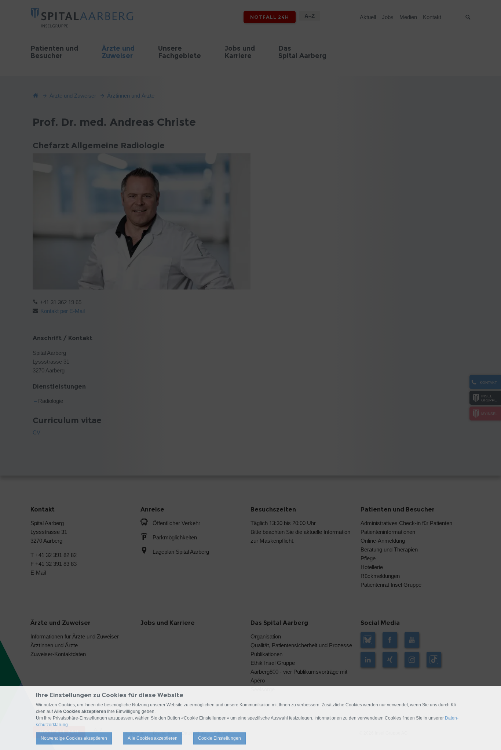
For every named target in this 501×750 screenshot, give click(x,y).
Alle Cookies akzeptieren (153, 738)
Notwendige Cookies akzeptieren (74, 738)
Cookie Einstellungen (219, 738)
